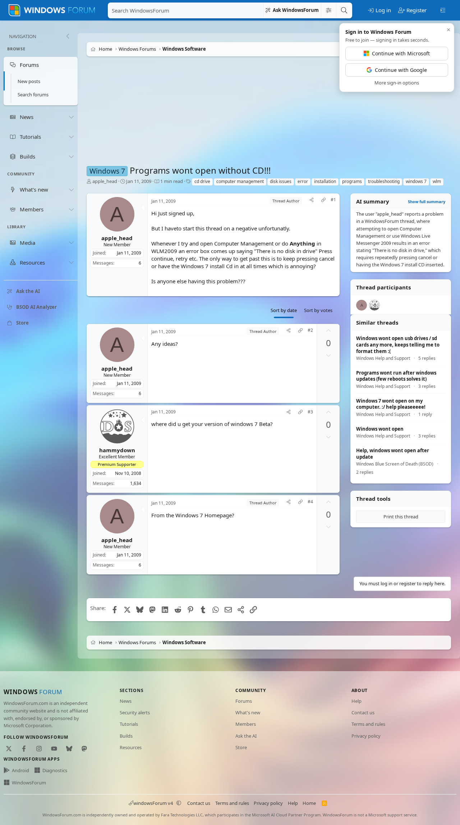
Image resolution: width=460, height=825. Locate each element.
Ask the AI (246, 736)
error (303, 181)
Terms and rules (368, 724)
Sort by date (284, 310)
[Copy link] (323, 201)
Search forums (33, 94)
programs (352, 181)
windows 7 (416, 181)
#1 (333, 200)
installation (325, 181)
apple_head (104, 181)
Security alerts (135, 712)
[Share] (311, 201)
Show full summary (426, 201)
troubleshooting (384, 181)
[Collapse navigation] (67, 36)
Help (356, 701)
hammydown (117, 450)
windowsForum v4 (153, 803)
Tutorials (129, 724)
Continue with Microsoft (401, 53)
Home (309, 803)
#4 (310, 502)
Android (20, 770)
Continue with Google (401, 70)
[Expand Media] (71, 242)
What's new (247, 712)
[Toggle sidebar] (443, 9)
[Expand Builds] (71, 156)
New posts (29, 81)
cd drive (202, 181)
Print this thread (400, 516)
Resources (131, 747)
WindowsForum (29, 782)
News (126, 701)
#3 (310, 412)
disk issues (280, 181)
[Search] (344, 10)
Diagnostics (54, 770)
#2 (310, 330)
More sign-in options (396, 82)
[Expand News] (71, 116)
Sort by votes (318, 310)
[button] (179, 803)
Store (241, 747)
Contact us (362, 712)
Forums (243, 701)
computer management (240, 181)
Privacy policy (366, 736)
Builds (126, 736)
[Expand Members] (71, 209)
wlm (437, 181)
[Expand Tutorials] (71, 136)
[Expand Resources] (71, 262)
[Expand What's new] (71, 189)
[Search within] (328, 10)
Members (245, 724)
